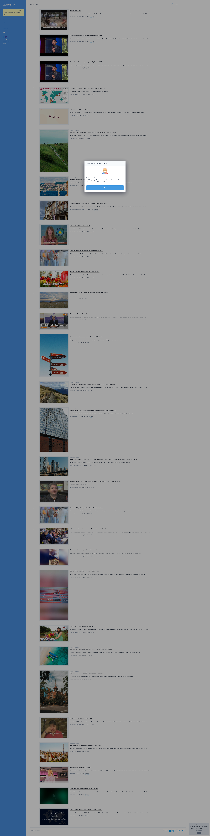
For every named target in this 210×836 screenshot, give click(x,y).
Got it (105, 187)
